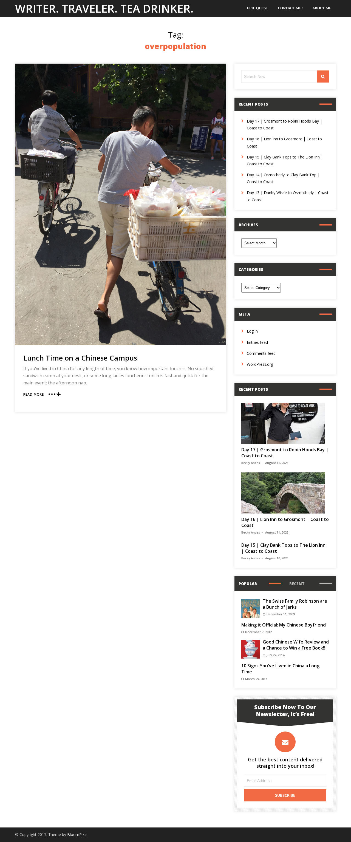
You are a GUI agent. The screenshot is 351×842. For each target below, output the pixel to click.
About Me (322, 8)
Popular (248, 583)
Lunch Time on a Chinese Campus (80, 358)
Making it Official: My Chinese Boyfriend (283, 625)
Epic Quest (257, 8)
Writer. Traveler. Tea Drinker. (104, 8)
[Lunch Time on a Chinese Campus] (120, 204)
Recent (297, 583)
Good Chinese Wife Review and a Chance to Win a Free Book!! (296, 645)
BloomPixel (77, 834)
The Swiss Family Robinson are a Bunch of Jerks (295, 604)
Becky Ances (250, 463)
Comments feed (261, 353)
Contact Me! (290, 8)
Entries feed (257, 342)
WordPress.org (260, 364)
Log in (252, 331)
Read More (33, 394)
